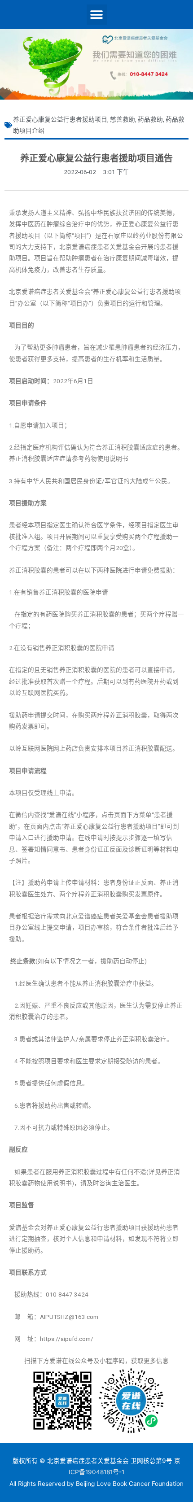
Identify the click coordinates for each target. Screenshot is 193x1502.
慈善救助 (122, 119)
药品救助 (150, 119)
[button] (97, 14)
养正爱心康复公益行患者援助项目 (60, 119)
